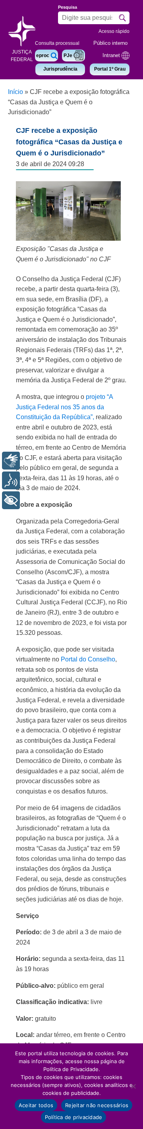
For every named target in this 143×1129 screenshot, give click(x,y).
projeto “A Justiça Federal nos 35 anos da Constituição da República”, (64, 406)
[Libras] (11, 461)
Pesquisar (122, 18)
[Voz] (11, 480)
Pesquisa (67, 7)
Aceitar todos (36, 1105)
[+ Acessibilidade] (11, 500)
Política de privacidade (73, 1117)
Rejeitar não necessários (96, 1105)
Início (15, 91)
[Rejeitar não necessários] (133, 1086)
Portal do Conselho (88, 659)
